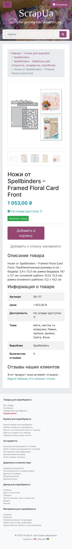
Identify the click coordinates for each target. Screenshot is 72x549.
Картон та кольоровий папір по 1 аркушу (21, 430)
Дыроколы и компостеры (17, 462)
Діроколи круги (10, 479)
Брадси (6, 501)
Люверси (7, 495)
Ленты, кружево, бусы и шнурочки (18, 498)
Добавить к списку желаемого (35, 246)
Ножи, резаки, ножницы (14, 457)
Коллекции (8, 408)
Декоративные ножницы (14, 454)
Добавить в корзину (26, 233)
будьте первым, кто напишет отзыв (31, 378)
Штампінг (7, 514)
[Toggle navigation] (7, 4)
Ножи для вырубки (37, 53)
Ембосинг (7, 517)
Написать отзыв (18, 218)
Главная (15, 53)
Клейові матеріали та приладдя (17, 520)
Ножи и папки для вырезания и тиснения (21, 449)
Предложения (9, 413)
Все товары (8, 405)
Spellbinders (21, 57)
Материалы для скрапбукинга (19, 509)
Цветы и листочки (11, 492)
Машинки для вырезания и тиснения (19, 446)
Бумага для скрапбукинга (17, 419)
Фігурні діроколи (11, 476)
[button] (12, 123)
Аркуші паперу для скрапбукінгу (17, 424)
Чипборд (7, 490)
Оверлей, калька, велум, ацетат (17, 435)
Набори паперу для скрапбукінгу (18, 427)
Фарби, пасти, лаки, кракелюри (17, 522)
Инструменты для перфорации (17, 452)
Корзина (61, 4)
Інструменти (10, 440)
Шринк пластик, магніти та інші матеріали (22, 525)
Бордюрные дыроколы (13, 468)
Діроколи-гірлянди (12, 473)
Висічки (6, 503)
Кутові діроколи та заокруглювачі (18, 471)
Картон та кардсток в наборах (17, 432)
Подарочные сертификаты (15, 411)
